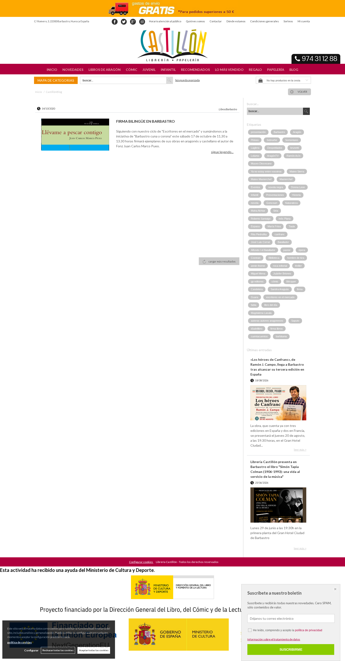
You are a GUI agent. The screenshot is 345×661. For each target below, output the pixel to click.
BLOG (293, 70)
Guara (254, 297)
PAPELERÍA (275, 70)
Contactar (216, 21)
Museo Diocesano (261, 163)
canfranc (280, 234)
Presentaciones (275, 195)
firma (300, 289)
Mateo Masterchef (261, 179)
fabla (253, 305)
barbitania (281, 336)
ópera (302, 250)
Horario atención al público (165, 21)
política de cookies (19, 642)
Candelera (257, 289)
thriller (298, 265)
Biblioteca (273, 257)
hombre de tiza (295, 257)
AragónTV (273, 155)
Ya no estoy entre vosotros (266, 171)
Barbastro (279, 132)
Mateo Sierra (297, 171)
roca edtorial (280, 265)
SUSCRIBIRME (291, 649)
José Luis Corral (260, 242)
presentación (258, 132)
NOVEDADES (72, 70)
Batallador (283, 242)
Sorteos (288, 21)
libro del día (270, 305)
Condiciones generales (264, 21)
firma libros (276, 328)
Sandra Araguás (280, 289)
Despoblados (274, 147)
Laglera (255, 147)
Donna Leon (298, 187)
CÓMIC (131, 70)
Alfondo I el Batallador (263, 250)
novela (254, 202)
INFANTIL (168, 70)
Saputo (295, 320)
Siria (275, 210)
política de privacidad (308, 630)
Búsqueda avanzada (187, 80)
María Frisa (274, 226)
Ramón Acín (293, 155)
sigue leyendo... (222, 152)
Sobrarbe (272, 140)
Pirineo (255, 140)
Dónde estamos (235, 21)
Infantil (254, 195)
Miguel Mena (258, 273)
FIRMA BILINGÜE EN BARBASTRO (145, 121)
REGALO (255, 70)
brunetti (294, 147)
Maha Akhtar (258, 210)
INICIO (52, 70)
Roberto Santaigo (261, 218)
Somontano (291, 140)
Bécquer (291, 281)
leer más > (300, 449)
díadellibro (256, 328)
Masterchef (286, 179)
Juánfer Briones (282, 273)
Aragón (297, 132)
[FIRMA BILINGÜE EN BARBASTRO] (75, 135)
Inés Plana (285, 218)
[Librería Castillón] (172, 44)
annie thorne (258, 265)
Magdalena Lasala (261, 313)
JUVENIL (149, 70)
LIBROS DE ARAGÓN (104, 70)
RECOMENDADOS (195, 70)
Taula (292, 226)
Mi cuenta (304, 21)
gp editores (257, 281)
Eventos (255, 187)
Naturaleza (291, 202)
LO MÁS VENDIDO (229, 70)
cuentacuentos (259, 336)
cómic (275, 281)
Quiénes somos (195, 21)
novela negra (275, 187)
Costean (256, 257)
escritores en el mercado (280, 297)
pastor (287, 250)
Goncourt (271, 202)
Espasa (255, 226)
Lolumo (255, 155)
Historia (296, 195)
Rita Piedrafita (259, 234)
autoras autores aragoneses (267, 320)
